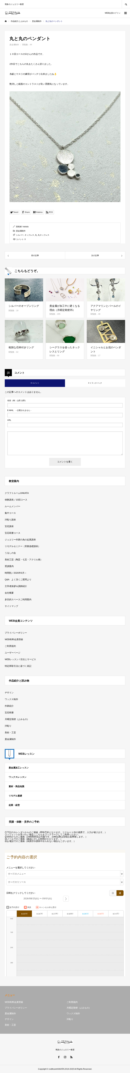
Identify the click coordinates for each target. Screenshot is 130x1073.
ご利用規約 (10, 646)
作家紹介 (9, 706)
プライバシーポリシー (16, 632)
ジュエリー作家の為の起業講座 (20, 539)
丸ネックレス (43, 235)
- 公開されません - (19, 410)
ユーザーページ (12, 652)
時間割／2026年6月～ (16, 573)
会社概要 (9, 593)
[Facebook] (58, 1057)
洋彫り (8, 726)
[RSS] (71, 1057)
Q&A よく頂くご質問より (18, 579)
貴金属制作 (14, 45)
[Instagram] (65, 1057)
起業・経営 (14, 805)
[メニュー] (125, 13)
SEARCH (126, 4)
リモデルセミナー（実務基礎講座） (22, 546)
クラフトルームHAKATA (17, 493)
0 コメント (35, 383)
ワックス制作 (11, 699)
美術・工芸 (10, 732)
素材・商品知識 (16, 786)
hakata (26, 227)
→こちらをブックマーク (46, 834)
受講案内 (9, 566)
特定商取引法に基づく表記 (18, 666)
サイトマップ (11, 606)
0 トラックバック (95, 383)
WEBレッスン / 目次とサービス (20, 659)
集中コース (10, 513)
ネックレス (29, 235)
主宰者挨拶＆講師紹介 (16, 586)
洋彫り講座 (10, 519)
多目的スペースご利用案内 (18, 599)
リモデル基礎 (15, 795)
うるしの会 (10, 553)
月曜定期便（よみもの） (17, 719)
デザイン (9, 692)
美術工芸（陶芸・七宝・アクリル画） (23, 559)
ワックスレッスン (17, 777)
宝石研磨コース (12, 533)
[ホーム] (6, 21)
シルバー (20, 235)
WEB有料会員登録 (14, 639)
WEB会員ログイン (112, 13)
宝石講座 (9, 526)
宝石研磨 (9, 712)
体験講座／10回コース (16, 499)
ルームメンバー (12, 506)
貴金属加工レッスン (19, 767)
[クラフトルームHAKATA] (13, 13)
